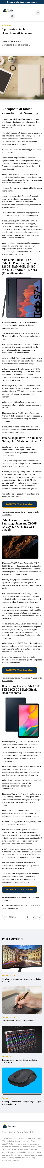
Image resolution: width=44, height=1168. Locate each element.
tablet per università (10, 908)
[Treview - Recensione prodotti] (8, 10)
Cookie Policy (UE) (25, 1132)
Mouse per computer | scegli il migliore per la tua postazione (21, 1103)
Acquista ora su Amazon (19, 504)
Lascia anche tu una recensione (22, 2)
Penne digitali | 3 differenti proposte (18, 1021)
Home (4, 41)
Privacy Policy (8, 1132)
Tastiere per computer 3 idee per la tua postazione (19, 1061)
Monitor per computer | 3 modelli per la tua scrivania (21, 980)
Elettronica (14, 41)
